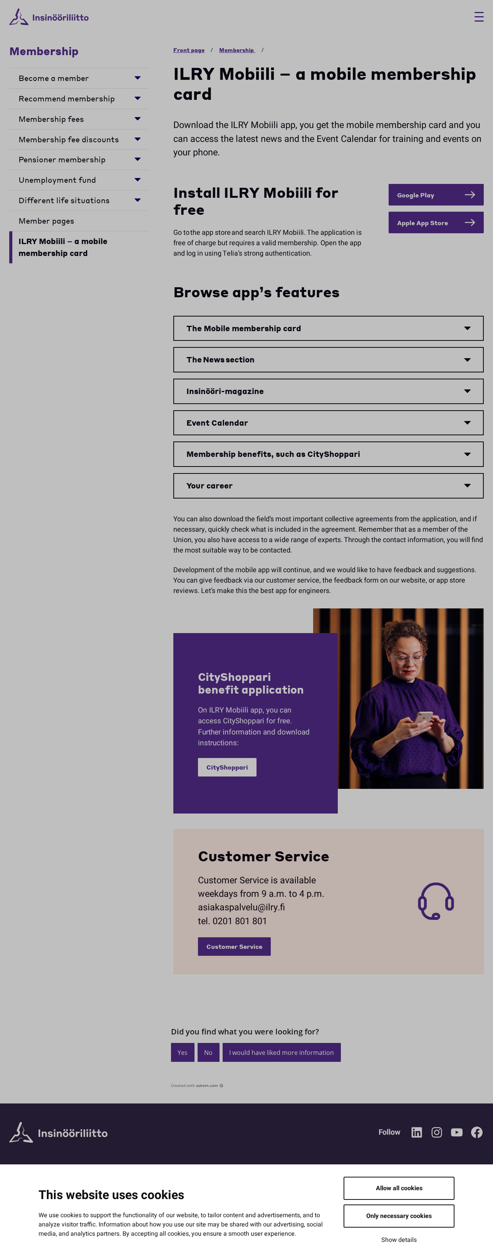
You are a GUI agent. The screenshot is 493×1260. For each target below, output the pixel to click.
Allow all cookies (399, 1188)
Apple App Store (422, 223)
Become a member (53, 78)
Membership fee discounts (68, 139)
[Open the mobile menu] (476, 16)
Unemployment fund (57, 180)
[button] (183, 1052)
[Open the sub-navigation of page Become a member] (137, 77)
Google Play (415, 195)
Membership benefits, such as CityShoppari (273, 454)
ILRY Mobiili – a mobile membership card (62, 247)
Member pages (46, 221)
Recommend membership (66, 98)
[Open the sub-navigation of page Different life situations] (137, 199)
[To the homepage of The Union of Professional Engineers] (49, 16)
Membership (45, 50)
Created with (194, 1085)
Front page (189, 49)
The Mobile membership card (243, 328)
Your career (209, 485)
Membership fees (51, 119)
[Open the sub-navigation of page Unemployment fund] (137, 179)
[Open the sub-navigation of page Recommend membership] (137, 97)
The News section (220, 359)
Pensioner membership (62, 159)
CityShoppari (227, 767)
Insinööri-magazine (225, 391)
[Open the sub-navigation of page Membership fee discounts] (137, 138)
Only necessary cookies (399, 1216)
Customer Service (234, 946)
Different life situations (64, 200)
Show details (399, 1240)
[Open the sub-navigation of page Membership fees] (137, 118)
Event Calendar (217, 423)
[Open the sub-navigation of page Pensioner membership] (137, 158)
